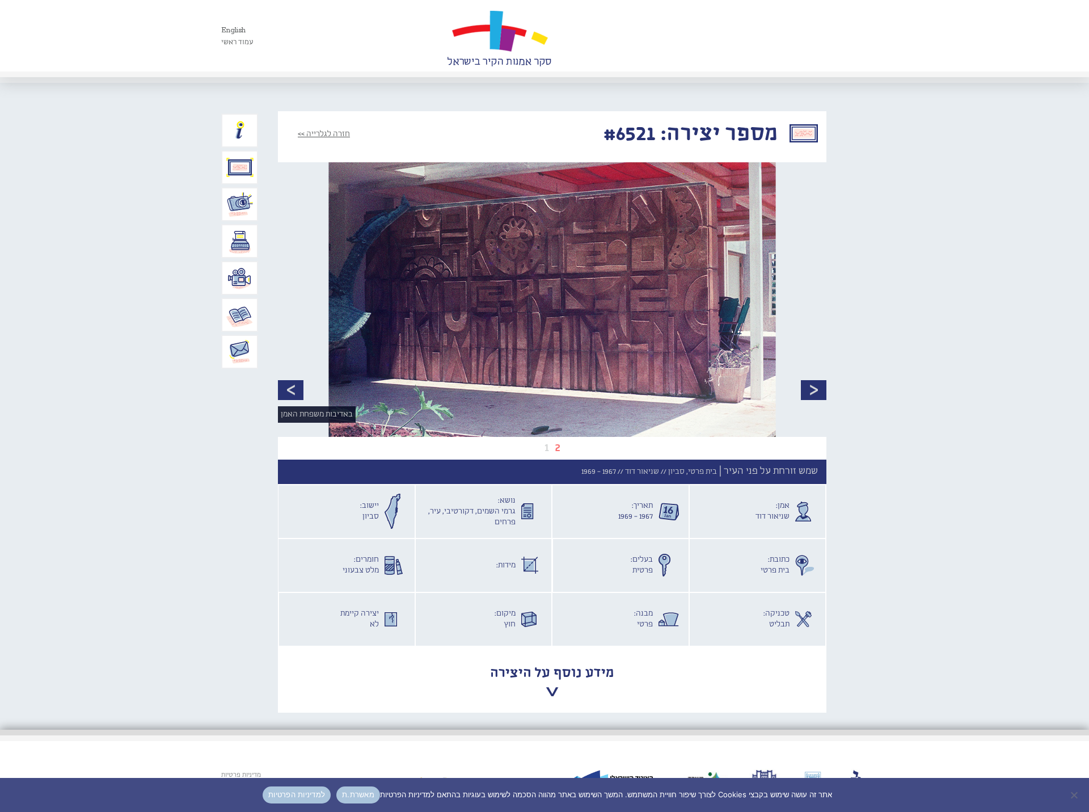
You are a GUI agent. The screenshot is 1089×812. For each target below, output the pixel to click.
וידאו (240, 278)
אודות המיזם (240, 130)
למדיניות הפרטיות (296, 794)
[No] (1074, 795)
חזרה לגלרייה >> (324, 133)
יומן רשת (240, 241)
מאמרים (240, 315)
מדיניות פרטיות (241, 775)
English (233, 30)
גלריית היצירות (240, 167)
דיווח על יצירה (240, 204)
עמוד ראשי (237, 42)
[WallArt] (499, 35)
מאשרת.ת (358, 794)
